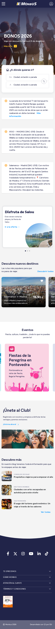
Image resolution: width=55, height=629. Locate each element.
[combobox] (29, 77)
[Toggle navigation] (3, 4)
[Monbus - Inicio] (27, 3)
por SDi (49, 624)
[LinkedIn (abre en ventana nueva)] (39, 555)
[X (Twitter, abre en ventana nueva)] (15, 555)
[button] (50, 4)
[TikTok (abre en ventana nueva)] (46, 555)
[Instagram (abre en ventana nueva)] (23, 555)
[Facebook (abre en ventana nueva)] (8, 555)
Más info (8, 46)
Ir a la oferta (11, 227)
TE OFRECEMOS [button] (9, 571)
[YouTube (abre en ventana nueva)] (31, 555)
